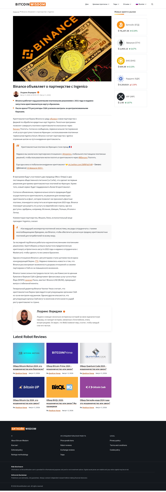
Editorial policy (16, 450)
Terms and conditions (118, 445)
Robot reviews (66, 445)
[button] (152, 4)
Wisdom (24, 428)
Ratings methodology (19, 455)
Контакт (14, 445)
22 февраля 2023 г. (35, 168)
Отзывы (126, 4)
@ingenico (66, 154)
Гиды (115, 4)
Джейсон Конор (21, 373)
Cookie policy (115, 450)
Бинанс (16, 129)
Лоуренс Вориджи (49, 311)
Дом (86, 4)
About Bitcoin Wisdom (20, 441)
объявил (54, 118)
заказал (28, 280)
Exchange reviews (68, 450)
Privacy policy (115, 441)
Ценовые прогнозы (100, 4)
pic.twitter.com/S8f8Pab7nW (80, 164)
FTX (36, 261)
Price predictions (67, 441)
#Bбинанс (83, 157)
